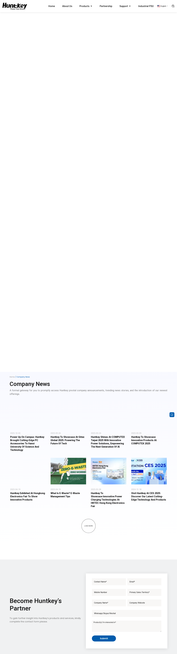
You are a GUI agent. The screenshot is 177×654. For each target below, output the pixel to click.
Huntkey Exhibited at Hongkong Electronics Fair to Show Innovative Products (27, 496)
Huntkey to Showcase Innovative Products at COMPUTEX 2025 (144, 440)
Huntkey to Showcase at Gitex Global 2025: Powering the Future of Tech (67, 440)
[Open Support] (130, 6)
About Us (67, 6)
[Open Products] (91, 6)
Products (84, 6)
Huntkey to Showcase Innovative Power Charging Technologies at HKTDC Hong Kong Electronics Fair (108, 500)
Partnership (106, 6)
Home (51, 6)
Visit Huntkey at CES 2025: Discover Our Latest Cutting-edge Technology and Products (148, 496)
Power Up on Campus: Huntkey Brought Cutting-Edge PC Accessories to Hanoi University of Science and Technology (27, 443)
